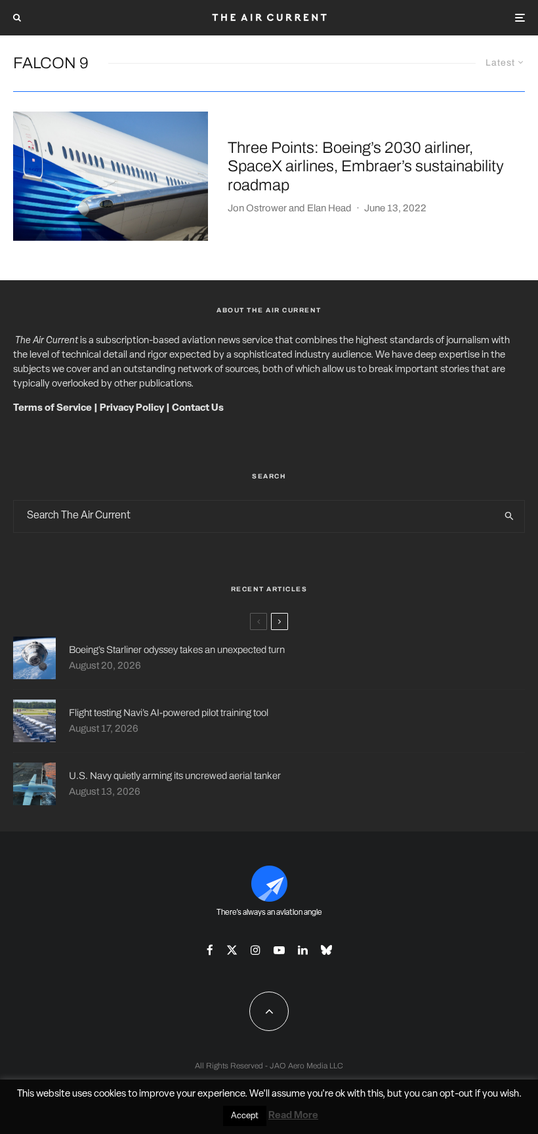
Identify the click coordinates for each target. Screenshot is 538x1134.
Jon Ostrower (257, 208)
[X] (232, 950)
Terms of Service (52, 408)
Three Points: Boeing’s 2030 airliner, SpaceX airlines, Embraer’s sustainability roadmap (366, 166)
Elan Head (329, 208)
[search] (509, 516)
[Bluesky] (326, 950)
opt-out (456, 1094)
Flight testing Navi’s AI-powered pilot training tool (168, 712)
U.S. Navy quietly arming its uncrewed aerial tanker (175, 775)
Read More (293, 1116)
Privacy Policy (132, 408)
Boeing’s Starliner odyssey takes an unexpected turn (177, 649)
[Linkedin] (302, 950)
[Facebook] (210, 950)
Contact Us (198, 408)
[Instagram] (255, 950)
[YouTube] (279, 950)
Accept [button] (245, 1116)
